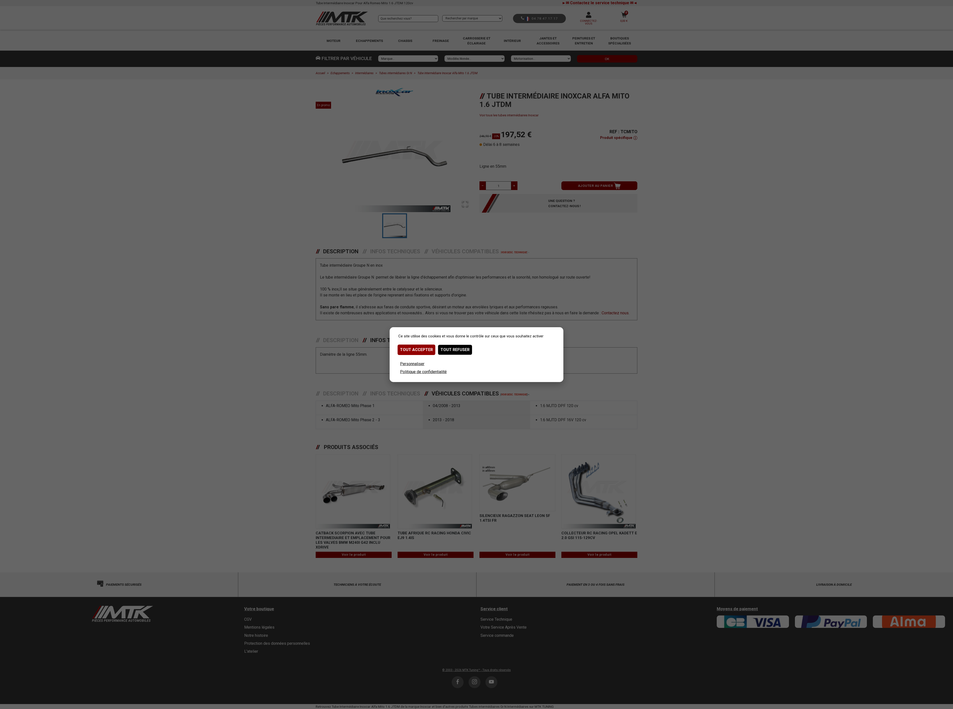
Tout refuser (455, 349)
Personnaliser (412, 363)
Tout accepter (416, 349)
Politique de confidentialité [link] (423, 371)
